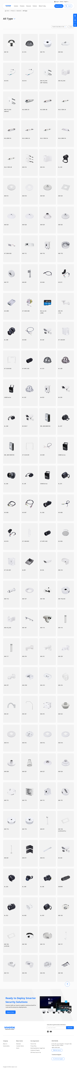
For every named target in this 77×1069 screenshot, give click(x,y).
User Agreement (35, 1041)
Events (17, 1048)
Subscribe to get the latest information (56, 1024)
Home (7, 10)
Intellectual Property (35, 1050)
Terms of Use (33, 1043)
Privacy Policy (33, 1046)
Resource (28, 6)
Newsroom (18, 1043)
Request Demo (58, 6)
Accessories (19, 10)
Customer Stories (20, 1046)
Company (5, 1041)
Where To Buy (42, 6)
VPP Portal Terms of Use (36, 1052)
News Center (19, 1041)
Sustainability (6, 1046)
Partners (35, 6)
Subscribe (70, 1027)
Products (22, 6)
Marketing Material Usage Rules (38, 1048)
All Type (25, 10)
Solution (16, 6)
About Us (5, 1043)
